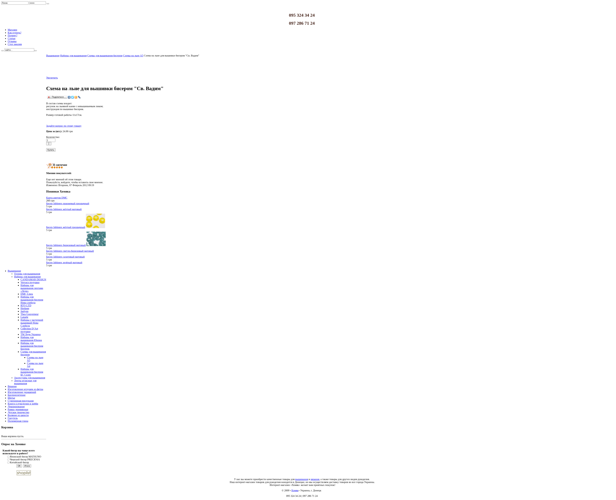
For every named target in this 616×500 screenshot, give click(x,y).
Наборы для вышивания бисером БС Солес (32, 372)
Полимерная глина (18, 421)
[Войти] (48, 3)
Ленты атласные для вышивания (25, 382)
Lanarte (24, 317)
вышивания (301, 479)
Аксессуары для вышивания (29, 377)
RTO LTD (26, 305)
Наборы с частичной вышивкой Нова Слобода (32, 323)
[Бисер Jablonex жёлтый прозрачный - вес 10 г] (95, 227)
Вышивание (14, 270)
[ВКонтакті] (69, 97)
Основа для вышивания (27, 273)
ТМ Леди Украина (31, 334)
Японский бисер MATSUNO (25, 456)
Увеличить (52, 77)
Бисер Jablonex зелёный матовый (64, 262)
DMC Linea (27, 294)
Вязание (12, 386)
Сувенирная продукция (21, 400)
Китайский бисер (19, 462)
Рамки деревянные (18, 409)
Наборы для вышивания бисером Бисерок (32, 346)
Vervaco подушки (30, 282)
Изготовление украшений (22, 392)
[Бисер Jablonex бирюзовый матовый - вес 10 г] (96, 245)
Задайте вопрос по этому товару (63, 125)
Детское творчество (18, 412)
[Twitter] (72, 97)
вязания (315, 479)
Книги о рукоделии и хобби (23, 403)
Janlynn (24, 311)
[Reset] (35, 50)
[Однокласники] (76, 97)
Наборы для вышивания (27, 276)
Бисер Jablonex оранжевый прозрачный (67, 203)
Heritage (25, 308)
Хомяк (294, 490)
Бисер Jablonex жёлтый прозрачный (65, 227)
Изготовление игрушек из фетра (25, 389)
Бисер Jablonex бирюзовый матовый (66, 245)
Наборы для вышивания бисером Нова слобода (32, 299)
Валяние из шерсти (18, 415)
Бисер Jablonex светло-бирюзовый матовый (70, 251)
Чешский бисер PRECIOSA (25, 459)
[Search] (2, 50)
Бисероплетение (17, 395)
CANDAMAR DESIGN (33, 279)
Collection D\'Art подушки (29, 330)
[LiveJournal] (79, 97)
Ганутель (13, 418)
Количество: (53, 137)
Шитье (11, 398)
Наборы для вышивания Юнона (31, 339)
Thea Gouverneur (29, 314)
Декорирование (16, 406)
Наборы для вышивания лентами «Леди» (32, 288)
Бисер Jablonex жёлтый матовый (64, 209)
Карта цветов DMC (56, 197)
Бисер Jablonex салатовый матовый (65, 256)
